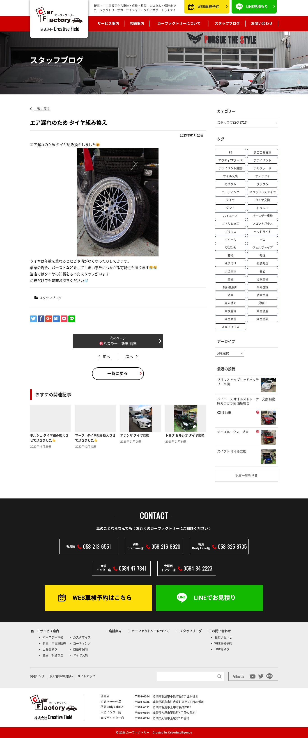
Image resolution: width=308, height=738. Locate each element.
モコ (262, 239)
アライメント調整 (230, 168)
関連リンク (37, 676)
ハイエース (230, 215)
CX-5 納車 (224, 412)
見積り (262, 303)
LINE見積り (221, 649)
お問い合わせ (262, 23)
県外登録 (262, 287)
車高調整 (262, 311)
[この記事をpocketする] (64, 318)
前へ (106, 356)
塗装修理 (262, 263)
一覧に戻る (42, 109)
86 (230, 152)
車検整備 (230, 311)
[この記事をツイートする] (33, 318)
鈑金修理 (230, 319)
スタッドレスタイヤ (262, 192)
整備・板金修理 (53, 655)
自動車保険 (80, 649)
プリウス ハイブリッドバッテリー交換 (238, 382)
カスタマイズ (82, 637)
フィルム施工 (230, 223)
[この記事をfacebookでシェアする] (41, 318)
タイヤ (230, 200)
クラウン (262, 184)
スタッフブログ (227, 23)
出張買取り (50, 649)
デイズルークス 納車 (233, 432)
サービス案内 (108, 23)
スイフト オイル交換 (231, 451)
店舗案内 (137, 23)
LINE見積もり (257, 7)
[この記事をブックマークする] (56, 318)
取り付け (230, 263)
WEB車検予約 (208, 7)
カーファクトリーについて (179, 23)
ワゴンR (230, 247)
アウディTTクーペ (230, 160)
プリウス (230, 231)
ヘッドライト (262, 231)
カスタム (230, 184)
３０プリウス (230, 327)
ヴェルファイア (262, 247)
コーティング (230, 192)
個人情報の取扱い (61, 676)
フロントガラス (262, 223)
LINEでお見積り (215, 597)
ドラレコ (262, 208)
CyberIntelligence (180, 732)
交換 (230, 255)
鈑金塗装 (262, 319)
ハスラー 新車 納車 (120, 344)
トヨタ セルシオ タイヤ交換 (185, 435)
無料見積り (230, 287)
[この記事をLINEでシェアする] (71, 318)
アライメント (262, 160)
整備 (230, 279)
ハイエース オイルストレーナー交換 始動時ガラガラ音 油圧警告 (246, 401)
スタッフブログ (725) (232, 122)
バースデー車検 (262, 215)
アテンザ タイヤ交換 (134, 435)
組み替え (230, 303)
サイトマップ (86, 676)
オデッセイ (262, 176)
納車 (230, 295)
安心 (262, 271)
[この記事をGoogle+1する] (48, 318)
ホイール (230, 239)
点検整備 (262, 279)
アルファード (262, 168)
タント (230, 208)
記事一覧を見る (246, 475)
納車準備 (262, 295)
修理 (262, 255)
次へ (129, 356)
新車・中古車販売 (54, 643)
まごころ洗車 (262, 152)
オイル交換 (230, 176)
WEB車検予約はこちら (102, 597)
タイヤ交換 (262, 200)
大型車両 (230, 271)
